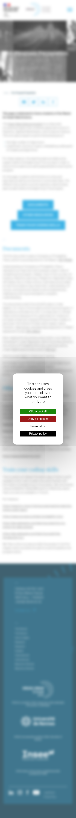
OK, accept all (38, 411)
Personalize (37, 426)
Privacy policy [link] (38, 433)
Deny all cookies (38, 418)
